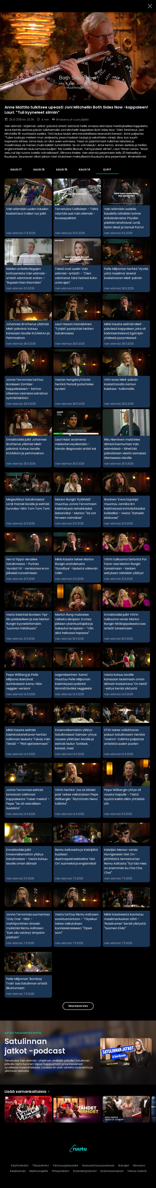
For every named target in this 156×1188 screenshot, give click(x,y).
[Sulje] (150, 6)
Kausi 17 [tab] (16, 169)
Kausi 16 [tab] (39, 169)
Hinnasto (139, 1165)
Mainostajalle (38, 1171)
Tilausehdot (40, 1165)
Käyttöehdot (20, 1165)
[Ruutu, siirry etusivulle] (78, 1149)
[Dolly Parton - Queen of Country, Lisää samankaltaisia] (126, 1109)
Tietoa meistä (136, 1171)
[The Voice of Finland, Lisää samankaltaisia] (28, 1109)
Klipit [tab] (107, 169)
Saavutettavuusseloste (98, 1165)
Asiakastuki (17, 1171)
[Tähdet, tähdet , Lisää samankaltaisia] (77, 1109)
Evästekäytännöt (85, 1171)
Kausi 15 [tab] (61, 169)
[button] (78, 56)
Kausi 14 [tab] (84, 169)
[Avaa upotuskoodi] (148, 16)
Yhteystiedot (60, 1171)
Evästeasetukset (111, 1171)
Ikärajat (123, 1165)
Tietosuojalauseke (65, 1165)
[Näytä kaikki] (78, 1108)
